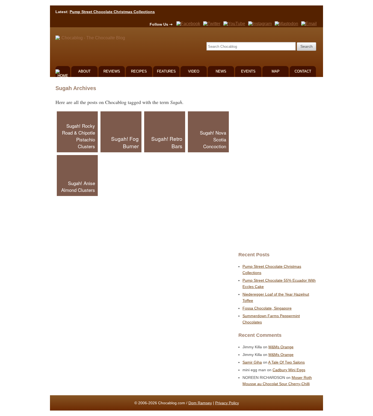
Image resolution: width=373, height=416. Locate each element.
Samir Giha (252, 362)
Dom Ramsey (200, 403)
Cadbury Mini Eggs (289, 370)
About (84, 71)
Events (248, 71)
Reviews (111, 71)
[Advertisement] (277, 164)
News (221, 71)
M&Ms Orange (281, 347)
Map (276, 71)
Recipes (139, 71)
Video (193, 71)
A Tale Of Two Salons (286, 362)
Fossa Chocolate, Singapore (267, 308)
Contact (303, 71)
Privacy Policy (227, 403)
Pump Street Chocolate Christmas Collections (112, 12)
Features (166, 71)
